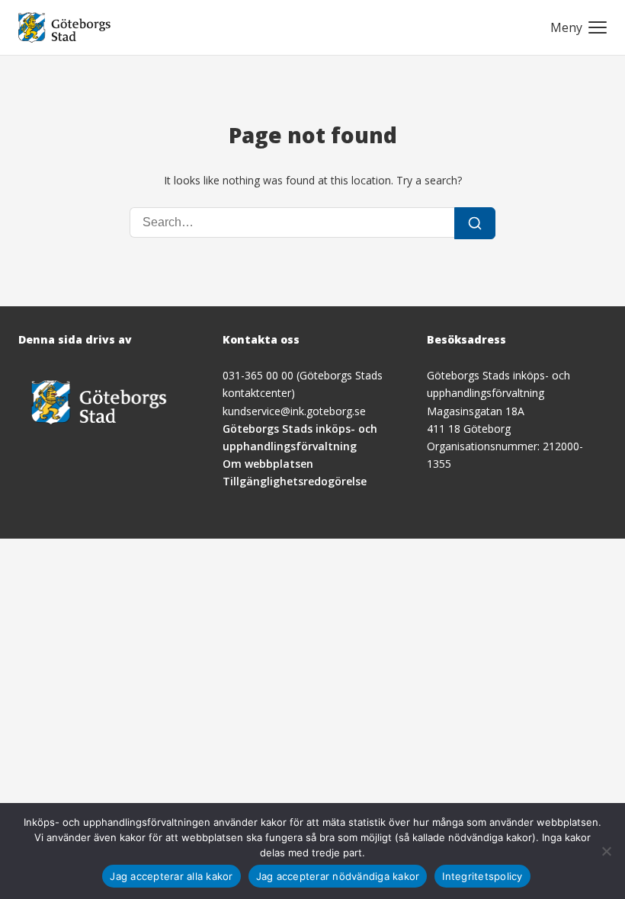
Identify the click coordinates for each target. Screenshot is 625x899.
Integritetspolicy (482, 876)
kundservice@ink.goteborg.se (294, 411)
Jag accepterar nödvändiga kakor (338, 876)
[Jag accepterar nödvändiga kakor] (606, 851)
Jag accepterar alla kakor (171, 876)
